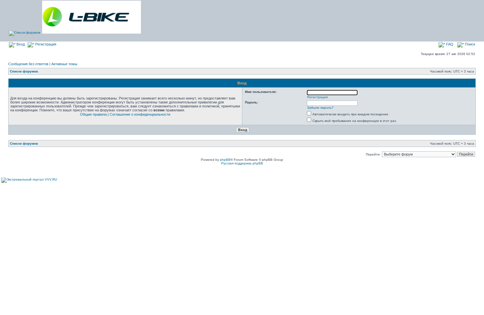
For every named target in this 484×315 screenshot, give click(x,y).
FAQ (449, 44)
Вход (20, 44)
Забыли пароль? (320, 107)
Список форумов (24, 71)
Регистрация (45, 44)
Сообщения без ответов (28, 64)
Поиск (469, 44)
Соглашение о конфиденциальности (140, 114)
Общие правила (93, 114)
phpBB (225, 159)
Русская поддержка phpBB (242, 163)
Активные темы (64, 64)
